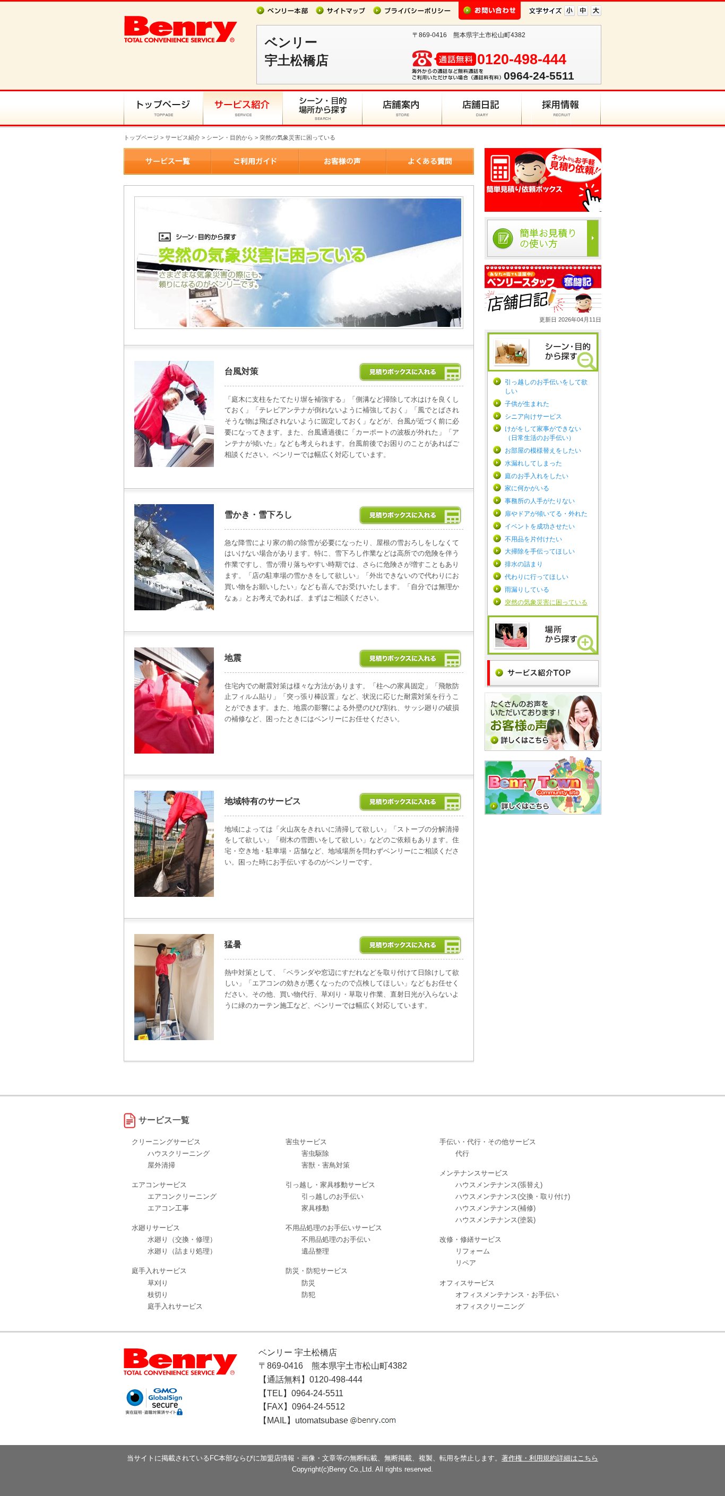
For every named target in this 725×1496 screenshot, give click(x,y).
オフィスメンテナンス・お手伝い (507, 1295)
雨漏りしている (527, 589)
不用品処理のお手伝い (335, 1239)
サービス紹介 (182, 137)
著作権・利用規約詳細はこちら (550, 1458)
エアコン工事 (168, 1208)
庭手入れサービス (175, 1306)
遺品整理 (315, 1251)
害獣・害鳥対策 (325, 1165)
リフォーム (472, 1251)
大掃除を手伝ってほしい (540, 551)
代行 (462, 1153)
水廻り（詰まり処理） (182, 1251)
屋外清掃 (161, 1165)
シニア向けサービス (533, 416)
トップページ (141, 137)
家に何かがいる (527, 488)
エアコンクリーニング (182, 1196)
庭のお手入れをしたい (536, 476)
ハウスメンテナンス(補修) (495, 1208)
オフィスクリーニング (489, 1306)
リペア (465, 1263)
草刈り (158, 1283)
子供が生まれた (527, 404)
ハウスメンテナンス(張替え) (498, 1185)
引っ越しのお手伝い (332, 1196)
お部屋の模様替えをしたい (543, 450)
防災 (308, 1283)
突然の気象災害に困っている (546, 602)
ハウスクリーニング (179, 1153)
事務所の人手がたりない (540, 501)
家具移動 (315, 1208)
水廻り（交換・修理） (182, 1239)
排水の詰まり (524, 564)
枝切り (158, 1295)
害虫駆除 (315, 1153)
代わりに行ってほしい (536, 577)
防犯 (308, 1295)
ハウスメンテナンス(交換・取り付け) (512, 1196)
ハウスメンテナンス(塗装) (495, 1220)
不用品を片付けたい (533, 539)
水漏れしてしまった (533, 463)
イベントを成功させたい (540, 526)
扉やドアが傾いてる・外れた (546, 513)
